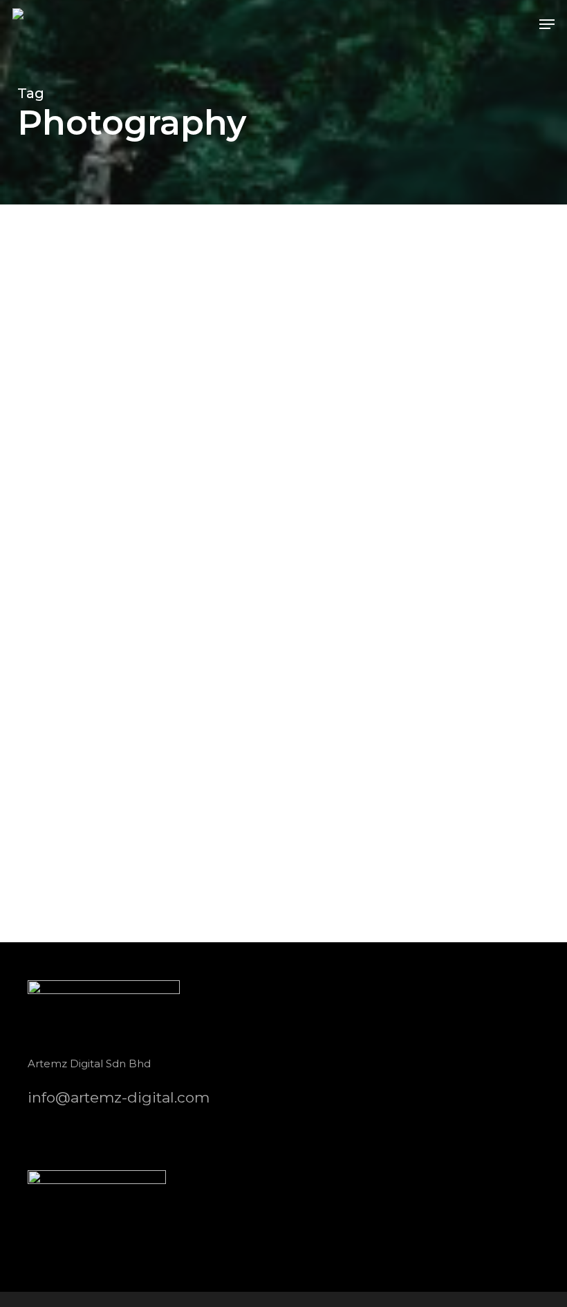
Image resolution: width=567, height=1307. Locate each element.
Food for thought (87, 909)
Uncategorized (185, 909)
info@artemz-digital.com (119, 1097)
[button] (547, 24)
